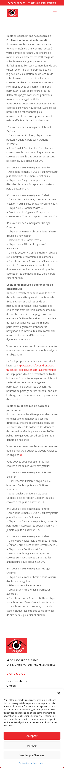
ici (21, 455)
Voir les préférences (32, 755)
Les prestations (16, 681)
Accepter (32, 736)
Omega (11, 685)
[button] (58, 693)
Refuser (32, 745)
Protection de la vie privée (32, 763)
